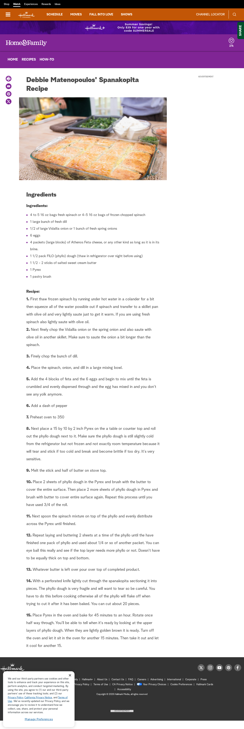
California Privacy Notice (38, 697)
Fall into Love (101, 14)
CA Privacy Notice (122, 684)
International (174, 679)
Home (13, 59)
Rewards (46, 4)
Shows (126, 14)
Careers (141, 679)
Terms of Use (100, 684)
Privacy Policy (81, 684)
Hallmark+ (87, 679)
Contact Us (118, 679)
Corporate (190, 679)
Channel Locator (210, 14)
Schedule (55, 14)
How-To (47, 59)
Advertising (156, 679)
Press (204, 679)
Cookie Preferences (181, 684)
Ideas (57, 4)
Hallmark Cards (204, 684)
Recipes (29, 59)
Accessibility (124, 689)
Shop (6, 4)
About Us (102, 679)
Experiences (31, 4)
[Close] (70, 675)
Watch (16, 4)
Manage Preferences (39, 719)
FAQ (130, 679)
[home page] (26, 14)
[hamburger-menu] (8, 14)
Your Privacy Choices (154, 684)
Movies (76, 14)
